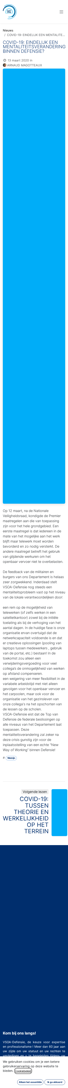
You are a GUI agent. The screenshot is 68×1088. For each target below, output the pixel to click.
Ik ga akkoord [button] (54, 1082)
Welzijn (11, 758)
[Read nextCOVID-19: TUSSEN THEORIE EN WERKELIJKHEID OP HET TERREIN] (59, 812)
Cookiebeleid (23, 1071)
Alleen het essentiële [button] (30, 1082)
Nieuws (8, 30)
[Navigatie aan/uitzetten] (61, 12)
